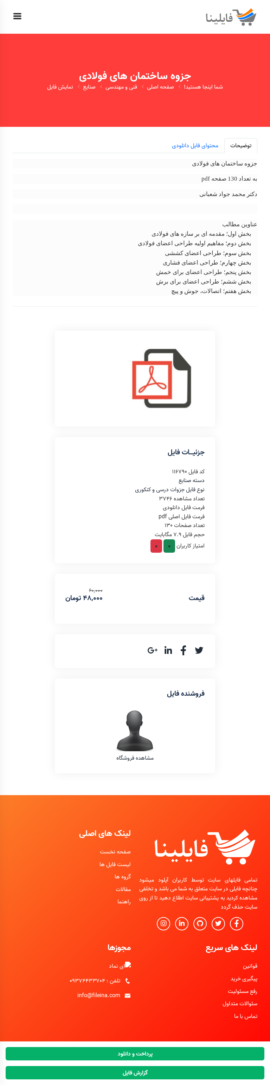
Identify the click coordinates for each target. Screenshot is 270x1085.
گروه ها (123, 876)
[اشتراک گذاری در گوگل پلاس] (152, 652)
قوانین (250, 965)
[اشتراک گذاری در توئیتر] (199, 652)
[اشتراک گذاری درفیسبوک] (183, 652)
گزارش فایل (135, 1072)
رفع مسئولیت (242, 991)
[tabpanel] (135, 226)
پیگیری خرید (244, 978)
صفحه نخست (115, 851)
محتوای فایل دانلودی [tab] (195, 145)
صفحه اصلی (160, 86)
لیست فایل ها (115, 864)
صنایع (89, 86)
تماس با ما (245, 1016)
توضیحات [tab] (240, 145)
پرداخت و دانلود (135, 1053)
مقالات (123, 889)
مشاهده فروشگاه (135, 757)
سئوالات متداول (240, 1003)
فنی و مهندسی (121, 86)
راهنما (124, 901)
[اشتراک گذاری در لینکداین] (168, 652)
